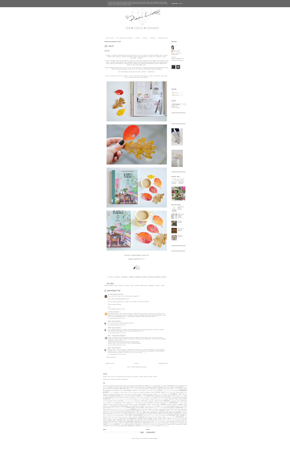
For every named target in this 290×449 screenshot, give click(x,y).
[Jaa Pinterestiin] (113, 283)
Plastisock (115, 413)
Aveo (165, 387)
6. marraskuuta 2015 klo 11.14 (117, 333)
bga (134, 388)
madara (185, 404)
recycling (176, 413)
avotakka (168, 387)
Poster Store (128, 413)
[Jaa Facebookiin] (111, 283)
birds (147, 388)
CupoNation (142, 392)
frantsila (184, 394)
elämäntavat (117, 394)
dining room (160, 392)
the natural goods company (147, 421)
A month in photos (142, 386)
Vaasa (105, 424)
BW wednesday (106, 390)
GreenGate (133, 395)
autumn (111, 285)
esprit (125, 394)
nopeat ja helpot (153, 409)
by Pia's (120, 390)
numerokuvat (184, 409)
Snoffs (118, 418)
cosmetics (117, 392)
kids (104, 401)
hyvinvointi (133, 397)
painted (179, 411)
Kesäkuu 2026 (175, 176)
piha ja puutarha (175, 412)
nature (133, 409)
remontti (185, 413)
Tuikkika (131, 423)
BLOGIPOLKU (151, 277)
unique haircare (183, 423)
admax (165, 385)
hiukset (174, 395)
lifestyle (173, 403)
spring (140, 418)
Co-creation (165, 390)
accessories (157, 385)
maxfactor (164, 406)
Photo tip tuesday (122, 412)
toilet (110, 423)
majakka (109, 406)
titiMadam (105, 423)
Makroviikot (115, 406)
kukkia (166, 401)
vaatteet (117, 424)
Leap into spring (142, 402)
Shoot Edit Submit (126, 417)
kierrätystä (109, 401)
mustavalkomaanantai (169, 407)
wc (103, 425)
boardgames (158, 388)
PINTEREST (145, 38)
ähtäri (167, 425)
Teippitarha (106, 421)
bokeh (163, 388)
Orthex (157, 411)
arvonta (136, 387)
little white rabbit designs (130, 404)
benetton (132, 388)
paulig (104, 412)
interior (120, 285)
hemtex (169, 395)
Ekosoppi (181, 392)
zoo (165, 425)
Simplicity (169, 417)
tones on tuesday (124, 423)
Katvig (162, 399)
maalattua (170, 404)
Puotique (139, 413)
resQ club (105, 415)
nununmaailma (106, 411)
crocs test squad (132, 392)
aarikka (151, 385)
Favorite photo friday (150, 394)
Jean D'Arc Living (117, 399)
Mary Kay (153, 406)
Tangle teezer (158, 420)
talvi (152, 420)
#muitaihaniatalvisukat (120, 385)
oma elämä (135, 411)
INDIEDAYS (131, 277)
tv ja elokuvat (172, 423)
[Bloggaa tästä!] (108, 283)
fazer (158, 394)
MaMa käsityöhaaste (134, 406)
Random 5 (160, 413)
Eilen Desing (175, 392)
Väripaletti (179, 424)
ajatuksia (170, 386)
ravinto (165, 413)
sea (186, 415)
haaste (138, 396)
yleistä (138, 425)
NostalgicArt (162, 409)
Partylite (184, 411)
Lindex (185, 402)
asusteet (154, 387)
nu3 (179, 409)
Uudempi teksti (110, 363)
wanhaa (185, 424)
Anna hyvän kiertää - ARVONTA (181, 229)
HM (177, 395)
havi (162, 395)
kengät (177, 399)
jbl (112, 399)
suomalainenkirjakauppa (177, 418)
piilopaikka (184, 412)
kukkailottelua (158, 401)
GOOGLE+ (164, 277)
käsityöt (184, 401)
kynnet (178, 401)
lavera (133, 402)
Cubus (138, 392)
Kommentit (176, 95)
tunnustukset (138, 423)
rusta (144, 415)
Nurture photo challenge (117, 411)
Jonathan (124, 399)
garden (113, 396)
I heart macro (139, 397)
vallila (122, 424)
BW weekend (114, 390)
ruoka (130, 415)
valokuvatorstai (128, 424)
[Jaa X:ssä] (110, 283)
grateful (128, 395)
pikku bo (105, 413)
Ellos (185, 392)
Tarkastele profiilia (177, 60)
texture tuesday (118, 421)
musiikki (151, 407)
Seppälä (105, 417)
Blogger (155, 438)
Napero (118, 409)
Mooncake (138, 407)
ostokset (162, 411)
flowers (173, 394)
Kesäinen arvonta (180, 236)
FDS (161, 394)
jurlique (134, 399)
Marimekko (141, 406)
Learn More (174, 3)
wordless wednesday (128, 425)
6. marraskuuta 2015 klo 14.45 (117, 354)
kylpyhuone (173, 401)
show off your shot (151, 417)
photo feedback (113, 412)
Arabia (132, 387)
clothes (159, 390)
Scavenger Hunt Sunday (177, 415)
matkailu (158, 406)
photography (131, 412)
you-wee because (112, 294)
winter (107, 425)
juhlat (130, 399)
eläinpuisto (111, 394)
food (179, 394)
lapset (109, 402)
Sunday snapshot (167, 418)
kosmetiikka (144, 401)
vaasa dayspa (110, 424)
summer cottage (157, 418)
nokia (146, 409)
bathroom (105, 388)
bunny (185, 388)
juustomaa (140, 399)
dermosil (148, 392)
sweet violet (126, 420)
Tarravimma (177, 420)
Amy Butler (105, 387)
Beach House (111, 388)
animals (111, 387)
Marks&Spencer (148, 406)
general (119, 396)
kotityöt (151, 401)
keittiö (127, 285)
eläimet (105, 394)
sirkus (173, 417)
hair (145, 395)
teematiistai (184, 420)
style (145, 418)
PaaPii (168, 411)
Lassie (112, 402)
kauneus (166, 399)
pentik (108, 412)
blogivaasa (153, 388)
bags (176, 387)
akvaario (177, 385)
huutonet (121, 397)
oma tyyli (142, 411)
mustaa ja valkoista (158, 407)
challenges (127, 390)
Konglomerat (137, 401)
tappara (164, 420)
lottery (149, 404)
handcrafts (150, 396)
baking (180, 387)
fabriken (134, 394)
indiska (168, 397)
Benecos (127, 388)
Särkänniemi (140, 420)
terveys (112, 421)
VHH (147, 424)
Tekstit (175, 92)
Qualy (146, 413)
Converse (112, 392)
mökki (104, 409)
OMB (147, 411)
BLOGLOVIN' (158, 277)
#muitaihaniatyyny (131, 385)
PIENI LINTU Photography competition (153, 412)
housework (112, 397)
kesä (180, 399)
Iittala (161, 397)
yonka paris (151, 425)
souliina (110, 311)
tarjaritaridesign (170, 420)
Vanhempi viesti (163, 363)
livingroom (142, 404)
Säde (136, 420)
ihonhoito (155, 397)
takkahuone (146, 420)
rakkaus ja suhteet (153, 413)
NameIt (115, 409)
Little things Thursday (115, 404)
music (146, 407)
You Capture (157, 425)
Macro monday (178, 404)
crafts (122, 392)
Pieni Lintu (111, 321)
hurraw (116, 397)
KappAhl (152, 399)
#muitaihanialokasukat (108, 385)
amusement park (183, 385)
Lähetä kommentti (111, 357)
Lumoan (158, 404)
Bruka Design (180, 388)
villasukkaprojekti (162, 424)
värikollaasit (171, 424)
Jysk (144, 399)
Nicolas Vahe (141, 409)
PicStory (137, 412)
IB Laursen (146, 397)
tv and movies (164, 423)
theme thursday (158, 421)
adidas (162, 385)
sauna (167, 415)
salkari (163, 415)
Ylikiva (143, 425)
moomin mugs (143, 285)
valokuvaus (137, 424)
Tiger (182, 421)
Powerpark (135, 413)
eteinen (130, 394)
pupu (143, 413)
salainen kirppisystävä (156, 415)
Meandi (168, 406)
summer (150, 418)
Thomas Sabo (178, 421)
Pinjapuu (111, 413)
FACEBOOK (137, 38)
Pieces (141, 412)
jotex (127, 399)
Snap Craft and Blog (111, 418)
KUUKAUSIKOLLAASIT (163, 38)
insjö (172, 397)
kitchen (137, 285)
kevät (185, 399)
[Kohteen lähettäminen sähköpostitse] (107, 283)
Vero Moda (143, 424)
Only (149, 411)
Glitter (124, 395)
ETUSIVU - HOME (109, 38)
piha (166, 412)
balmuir (185, 387)
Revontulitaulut (120, 415)
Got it (181, 3)
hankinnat (157, 395)
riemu (126, 415)
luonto (163, 404)
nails (111, 409)
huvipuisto (126, 397)
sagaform (148, 415)
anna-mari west (118, 387)
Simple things (162, 417)
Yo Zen (146, 425)
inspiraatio (177, 397)
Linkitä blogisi (180, 222)
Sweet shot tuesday (115, 420)
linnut (105, 404)
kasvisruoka (157, 399)
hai (142, 395)
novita (176, 409)
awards (172, 387)
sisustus (157, 285)
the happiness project (132, 421)
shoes (119, 417)
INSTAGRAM (152, 38)
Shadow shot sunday (113, 417)
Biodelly (142, 388)
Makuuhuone (124, 406)
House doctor (181, 395)
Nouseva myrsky (169, 409)
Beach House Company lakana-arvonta (181, 216)
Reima (181, 413)
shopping (141, 417)
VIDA (149, 424)
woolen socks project (115, 425)
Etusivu (136, 363)
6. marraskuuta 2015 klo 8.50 (116, 309)
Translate (177, 107)
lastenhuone (118, 402)
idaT (151, 397)
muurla (185, 407)
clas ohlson (153, 390)
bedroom (122, 388)
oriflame (153, 411)
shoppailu (135, 417)
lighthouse (181, 402)
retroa (109, 415)
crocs (126, 392)
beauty (117, 388)
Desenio (153, 392)
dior (166, 392)
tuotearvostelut (146, 423)
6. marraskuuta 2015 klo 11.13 (117, 325)
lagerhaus (105, 402)
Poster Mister (121, 413)
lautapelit (129, 402)
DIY (168, 392)
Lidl (167, 402)
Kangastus (147, 399)
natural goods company (125, 409)
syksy (162, 285)
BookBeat (168, 388)
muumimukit (151, 285)
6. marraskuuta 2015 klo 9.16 (116, 318)
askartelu (142, 387)
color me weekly (173, 390)
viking (152, 424)
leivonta (150, 402)
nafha (108, 409)
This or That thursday (168, 421)
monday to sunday (122, 407)
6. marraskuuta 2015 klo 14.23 (117, 345)
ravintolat (170, 413)
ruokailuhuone (138, 415)
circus (148, 390)
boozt (175, 388)
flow (169, 394)
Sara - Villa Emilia (113, 335)
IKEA (165, 397)
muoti (142, 407)
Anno (124, 387)
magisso (105, 406)
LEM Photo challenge (160, 402)
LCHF (136, 402)
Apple (127, 387)
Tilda (186, 421)
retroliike (113, 415)
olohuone (128, 411)
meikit (181, 406)
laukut (123, 402)
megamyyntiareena (175, 406)
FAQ (142, 394)
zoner (162, 425)
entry (122, 394)
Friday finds (106, 395)
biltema (138, 388)
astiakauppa (149, 387)
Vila (156, 424)
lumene (153, 404)
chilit (144, 390)
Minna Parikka (115, 407)
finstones (164, 394)
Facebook (139, 394)
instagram (184, 397)
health (165, 395)
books (115, 285)
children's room (136, 390)
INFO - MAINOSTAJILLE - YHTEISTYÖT (124, 38)
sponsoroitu (133, 418)
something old (124, 418)
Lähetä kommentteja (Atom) (138, 367)
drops (171, 392)
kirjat (132, 285)
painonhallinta (173, 411)
